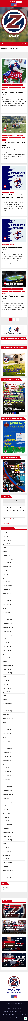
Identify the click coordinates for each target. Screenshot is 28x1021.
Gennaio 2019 (6, 824)
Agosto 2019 (6, 805)
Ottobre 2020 (6, 756)
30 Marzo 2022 (7, 97)
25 (17, 516)
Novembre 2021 (7, 711)
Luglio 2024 (6, 597)
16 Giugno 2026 (9, 931)
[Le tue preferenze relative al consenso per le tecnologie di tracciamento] (25, 1018)
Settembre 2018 (7, 840)
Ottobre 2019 (6, 798)
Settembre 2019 (7, 802)
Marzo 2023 (6, 657)
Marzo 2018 (6, 859)
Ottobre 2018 (6, 836)
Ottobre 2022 (6, 669)
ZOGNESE (14, 36)
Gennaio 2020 (6, 786)
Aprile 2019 (6, 813)
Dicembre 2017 (7, 866)
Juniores (20, 135)
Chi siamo (8, 1008)
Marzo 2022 (6, 695)
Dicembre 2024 (7, 589)
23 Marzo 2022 (7, 252)
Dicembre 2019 (7, 790)
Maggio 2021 (6, 733)
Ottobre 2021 (6, 714)
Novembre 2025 (7, 559)
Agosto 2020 (6, 764)
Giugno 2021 (6, 729)
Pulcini (23, 87)
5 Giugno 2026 (8, 948)
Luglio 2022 (6, 680)
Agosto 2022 (6, 676)
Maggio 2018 (6, 851)
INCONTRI (20, 1008)
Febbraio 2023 (6, 661)
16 (10, 513)
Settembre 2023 (7, 635)
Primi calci (18, 87)
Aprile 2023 (6, 654)
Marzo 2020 (6, 779)
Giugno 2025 (6, 574)
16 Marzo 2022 (7, 301)
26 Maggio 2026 (9, 964)
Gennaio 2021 (6, 748)
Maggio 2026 (6, 540)
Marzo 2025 (6, 581)
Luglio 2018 (6, 847)
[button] (22, 43)
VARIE (18, 1014)
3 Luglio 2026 (8, 915)
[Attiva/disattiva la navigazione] (13, 44)
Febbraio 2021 (6, 745)
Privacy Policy (5, 887)
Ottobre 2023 (6, 631)
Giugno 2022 (6, 684)
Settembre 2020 (7, 760)
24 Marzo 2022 (7, 200)
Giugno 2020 (6, 771)
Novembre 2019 (7, 794)
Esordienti (9, 135)
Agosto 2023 (6, 638)
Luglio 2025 (6, 570)
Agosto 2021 (6, 722)
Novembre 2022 (7, 665)
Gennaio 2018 (6, 862)
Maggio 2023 (6, 650)
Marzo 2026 (6, 547)
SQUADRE (14, 1008)
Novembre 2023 (7, 627)
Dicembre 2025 (7, 555)
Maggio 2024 (6, 604)
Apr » (7, 523)
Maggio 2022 (6, 688)
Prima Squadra (12, 87)
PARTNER (4, 1014)
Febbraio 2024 (6, 616)
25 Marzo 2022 (7, 147)
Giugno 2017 (6, 877)
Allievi (4, 135)
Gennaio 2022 (6, 703)
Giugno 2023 (6, 646)
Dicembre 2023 (7, 623)
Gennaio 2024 (6, 619)
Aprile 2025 (6, 578)
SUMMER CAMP (11, 1014)
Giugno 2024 (6, 600)
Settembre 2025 (7, 566)
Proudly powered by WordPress (10, 1003)
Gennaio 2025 (6, 585)
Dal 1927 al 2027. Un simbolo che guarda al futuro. (13, 913)
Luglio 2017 (6, 874)
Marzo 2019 (6, 817)
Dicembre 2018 (7, 828)
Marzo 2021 (6, 741)
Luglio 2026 (6, 532)
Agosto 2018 (6, 843)
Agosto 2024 (6, 593)
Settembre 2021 (7, 718)
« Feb (4, 523)
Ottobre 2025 (6, 562)
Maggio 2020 (6, 775)
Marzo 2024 (6, 612)
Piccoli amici (5, 87)
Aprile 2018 (6, 855)
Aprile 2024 (6, 608)
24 (14, 516)
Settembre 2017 (7, 870)
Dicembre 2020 (7, 752)
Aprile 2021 (6, 737)
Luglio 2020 (6, 767)
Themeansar (13, 1005)
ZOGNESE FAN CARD (19, 1011)
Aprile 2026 (6, 544)
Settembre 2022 (7, 673)
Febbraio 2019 (6, 821)
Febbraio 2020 (6, 783)
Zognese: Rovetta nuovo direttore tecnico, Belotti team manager (14, 962)
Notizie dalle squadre (8, 1011)
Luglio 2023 (6, 642)
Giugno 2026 (6, 536)
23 (10, 516)
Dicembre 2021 (7, 707)
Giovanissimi (14, 135)
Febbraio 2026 (6, 551)
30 (10, 519)
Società (4, 89)
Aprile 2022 (6, 692)
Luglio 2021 (6, 726)
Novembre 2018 (7, 832)
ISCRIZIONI (23, 1014)
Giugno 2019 (6, 809)
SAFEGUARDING (14, 1017)
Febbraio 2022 (6, 699)
